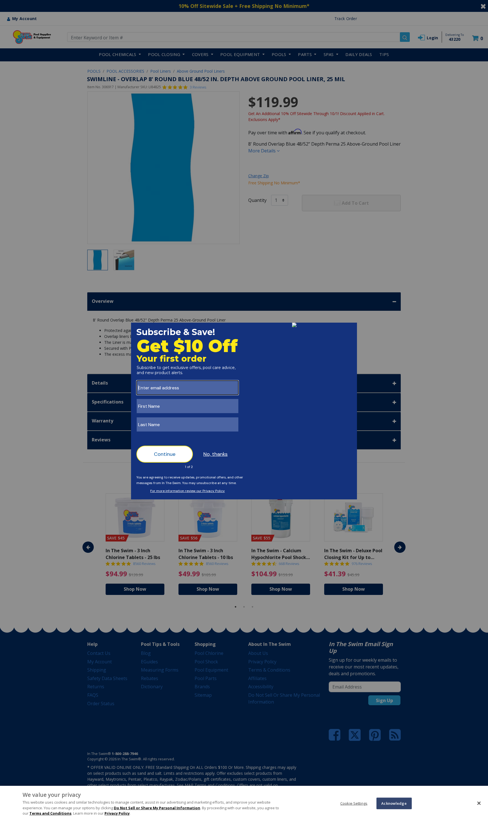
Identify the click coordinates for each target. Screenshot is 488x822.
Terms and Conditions (50, 813)
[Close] (479, 803)
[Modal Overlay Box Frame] (244, 411)
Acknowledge (393, 803)
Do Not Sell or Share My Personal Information (157, 807)
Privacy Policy (117, 813)
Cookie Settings (353, 803)
